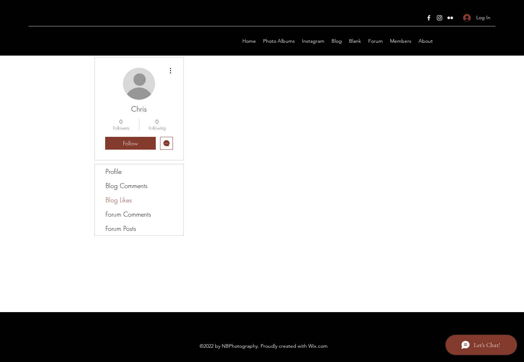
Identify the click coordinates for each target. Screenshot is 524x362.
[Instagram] (439, 17)
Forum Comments (128, 214)
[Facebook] (428, 17)
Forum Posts (121, 228)
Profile (114, 171)
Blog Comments (127, 185)
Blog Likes (119, 200)
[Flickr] (450, 17)
